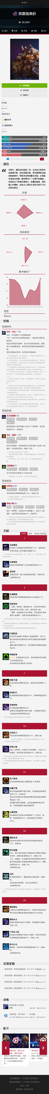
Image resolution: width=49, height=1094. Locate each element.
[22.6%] (6, 604)
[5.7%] (6, 633)
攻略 (35, 31)
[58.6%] (6, 778)
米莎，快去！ (14, 332)
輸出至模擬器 (41, 534)
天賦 (25, 31)
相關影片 (26, 95)
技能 (15, 31)
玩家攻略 (26, 90)
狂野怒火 (12, 486)
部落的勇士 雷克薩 (16, 1005)
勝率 (30, 534)
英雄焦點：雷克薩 (38, 1051)
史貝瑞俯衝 (13, 416)
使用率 (23, 534)
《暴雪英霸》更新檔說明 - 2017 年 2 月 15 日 (20, 982)
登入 (25, 3)
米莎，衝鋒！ (14, 435)
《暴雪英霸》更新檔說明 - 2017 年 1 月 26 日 (20, 988)
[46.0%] (6, 932)
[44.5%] (6, 654)
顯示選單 (26, 22)
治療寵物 (12, 466)
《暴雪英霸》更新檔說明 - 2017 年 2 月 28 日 (20, 975)
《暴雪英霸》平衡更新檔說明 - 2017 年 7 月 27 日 (22, 969)
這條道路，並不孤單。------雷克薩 (22, 1014)
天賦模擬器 (25, 85)
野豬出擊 (12, 503)
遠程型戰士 (8, 125)
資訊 (5, 31)
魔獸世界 (7, 120)
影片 (45, 31)
